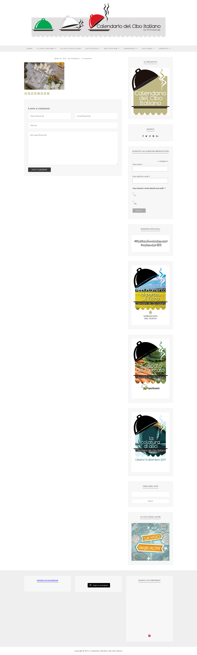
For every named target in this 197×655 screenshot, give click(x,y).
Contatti (163, 48)
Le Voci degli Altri (70, 48)
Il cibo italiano (45, 48)
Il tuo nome (138, 164)
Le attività (92, 48)
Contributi (129, 48)
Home (29, 48)
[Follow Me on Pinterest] (149, 636)
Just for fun (110, 48)
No (135, 204)
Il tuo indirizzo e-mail (141, 176)
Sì (134, 195)
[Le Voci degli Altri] (150, 542)
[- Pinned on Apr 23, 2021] (135, 589)
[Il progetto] (150, 91)
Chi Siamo (147, 48)
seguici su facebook (47, 580)
